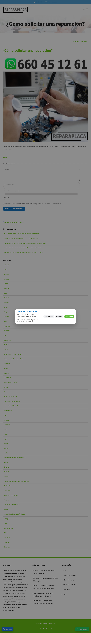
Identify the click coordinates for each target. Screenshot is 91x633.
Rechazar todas (49, 316)
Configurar (59, 316)
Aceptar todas (69, 316)
